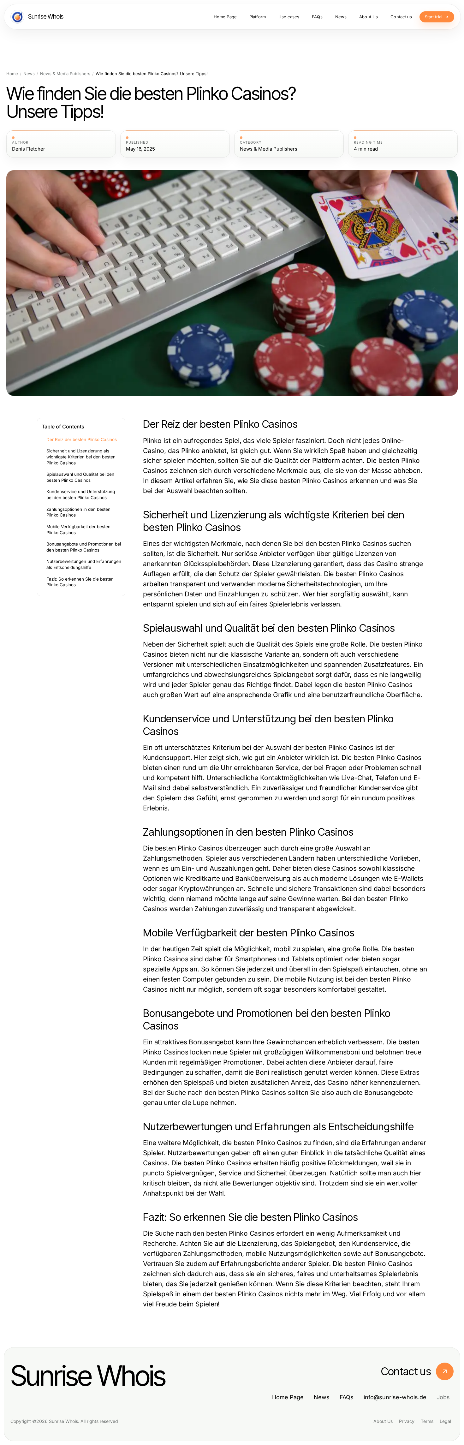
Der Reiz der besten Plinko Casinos (81, 439)
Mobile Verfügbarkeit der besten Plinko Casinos (78, 529)
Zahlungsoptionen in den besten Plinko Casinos (78, 512)
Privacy (406, 1421)
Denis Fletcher (28, 149)
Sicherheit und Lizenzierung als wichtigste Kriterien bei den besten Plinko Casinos (81, 456)
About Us (383, 1421)
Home (12, 73)
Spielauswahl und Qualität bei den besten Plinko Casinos (80, 477)
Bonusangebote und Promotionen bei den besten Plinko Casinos (83, 546)
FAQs (347, 1397)
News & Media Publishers (65, 73)
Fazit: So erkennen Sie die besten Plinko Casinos (80, 582)
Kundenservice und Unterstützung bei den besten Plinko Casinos (80, 494)
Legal (445, 1421)
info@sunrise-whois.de (395, 1397)
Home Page (288, 1397)
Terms (427, 1421)
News (29, 73)
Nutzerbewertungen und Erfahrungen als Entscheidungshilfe (83, 564)
